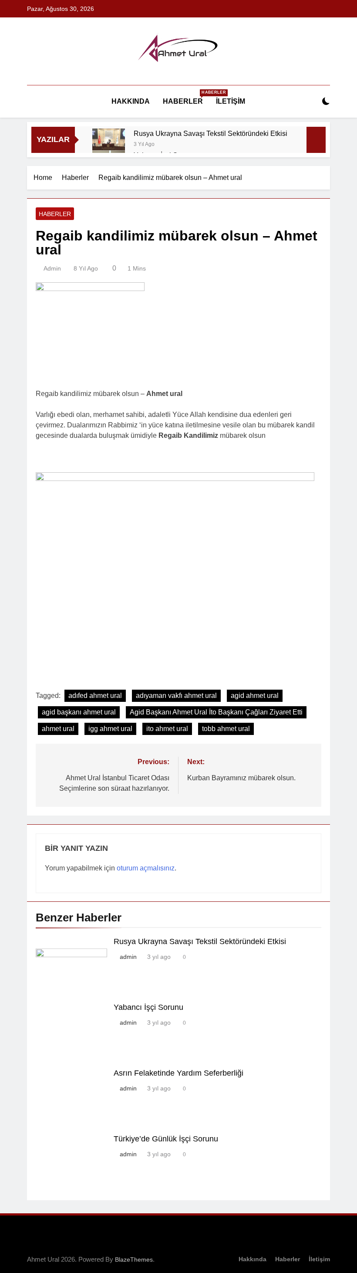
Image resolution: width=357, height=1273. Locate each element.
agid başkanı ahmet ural (79, 712)
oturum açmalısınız (146, 868)
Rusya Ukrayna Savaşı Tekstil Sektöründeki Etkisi (210, 133)
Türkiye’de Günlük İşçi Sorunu (166, 1138)
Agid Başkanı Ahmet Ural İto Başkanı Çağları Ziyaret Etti (216, 712)
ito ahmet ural (167, 728)
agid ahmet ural (255, 695)
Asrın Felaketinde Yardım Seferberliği (178, 1073)
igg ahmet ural (110, 728)
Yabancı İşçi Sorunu (148, 1007)
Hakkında (130, 101)
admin (52, 268)
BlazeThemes (134, 1259)
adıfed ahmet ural (95, 695)
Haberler (186, 97)
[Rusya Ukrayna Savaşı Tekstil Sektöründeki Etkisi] (108, 145)
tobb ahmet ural (226, 728)
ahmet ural (58, 728)
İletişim (230, 101)
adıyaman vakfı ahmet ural (176, 695)
